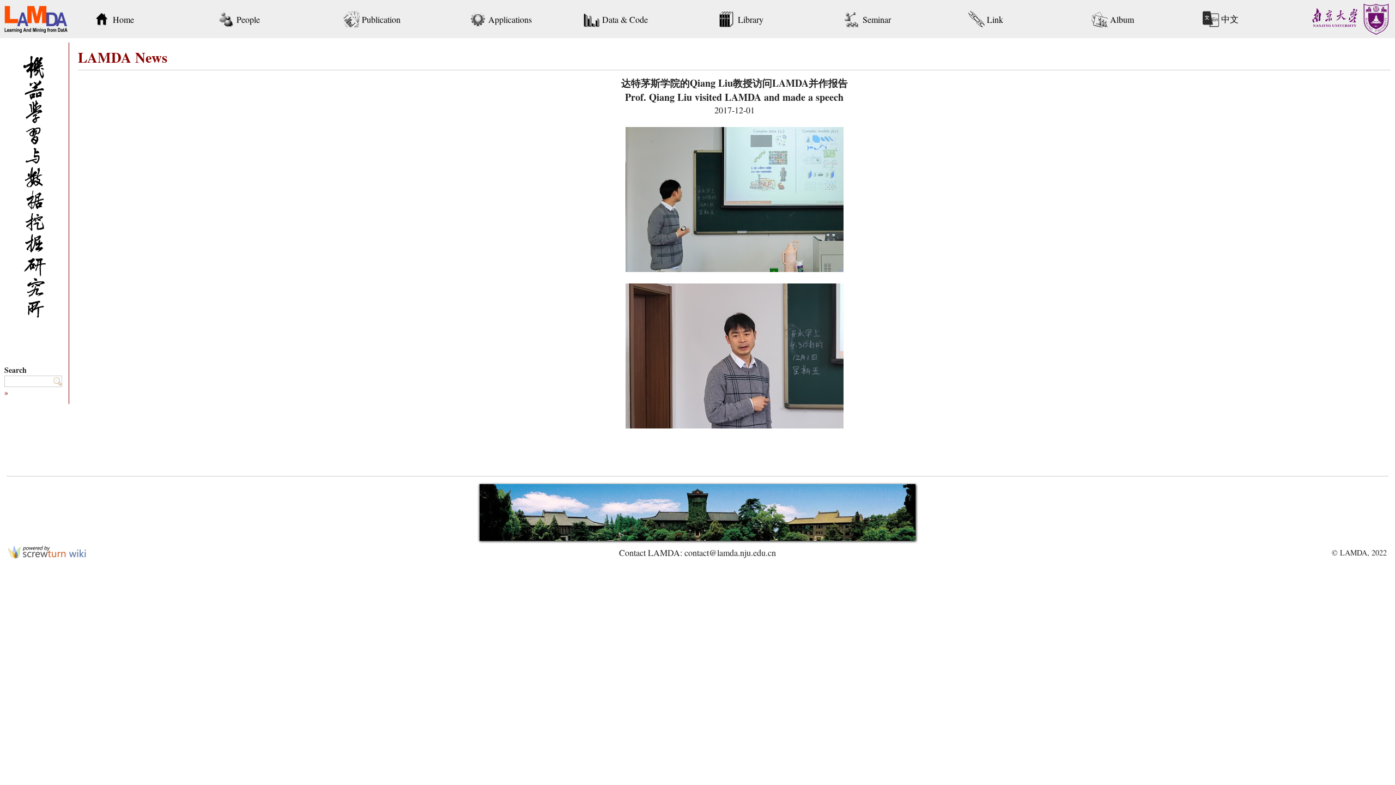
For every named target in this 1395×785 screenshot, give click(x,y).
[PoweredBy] (47, 555)
